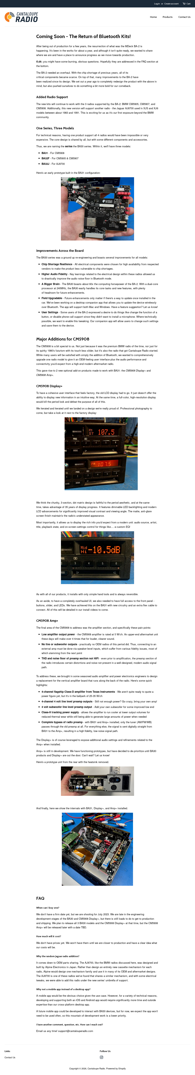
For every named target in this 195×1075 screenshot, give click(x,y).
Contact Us (184, 17)
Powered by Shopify (116, 1068)
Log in (157, 3)
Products (167, 17)
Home (153, 17)
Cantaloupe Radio (96, 1068)
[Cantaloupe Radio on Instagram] (101, 1057)
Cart (188, 3)
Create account (171, 3)
